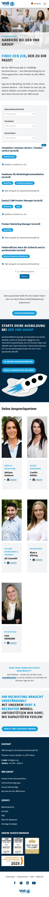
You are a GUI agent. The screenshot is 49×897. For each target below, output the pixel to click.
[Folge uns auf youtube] (34, 883)
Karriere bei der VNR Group (13, 791)
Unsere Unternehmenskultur (13, 778)
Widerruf (39, 877)
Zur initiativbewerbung (24, 313)
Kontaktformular (9, 678)
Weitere (24, 276)
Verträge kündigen (9, 824)
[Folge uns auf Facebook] (15, 883)
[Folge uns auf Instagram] (21, 883)
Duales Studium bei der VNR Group (19, 370)
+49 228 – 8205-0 (16, 763)
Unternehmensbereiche (14, 109)
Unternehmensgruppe (11, 783)
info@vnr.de (13, 760)
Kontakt (4, 811)
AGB (32, 877)
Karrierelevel (9, 133)
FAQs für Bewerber (9, 820)
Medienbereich (7, 807)
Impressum (10, 877)
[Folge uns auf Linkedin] (27, 883)
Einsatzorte (9, 121)
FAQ (3, 815)
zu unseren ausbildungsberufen (18, 362)
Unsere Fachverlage (9, 787)
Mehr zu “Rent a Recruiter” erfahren (20, 729)
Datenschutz (23, 877)
